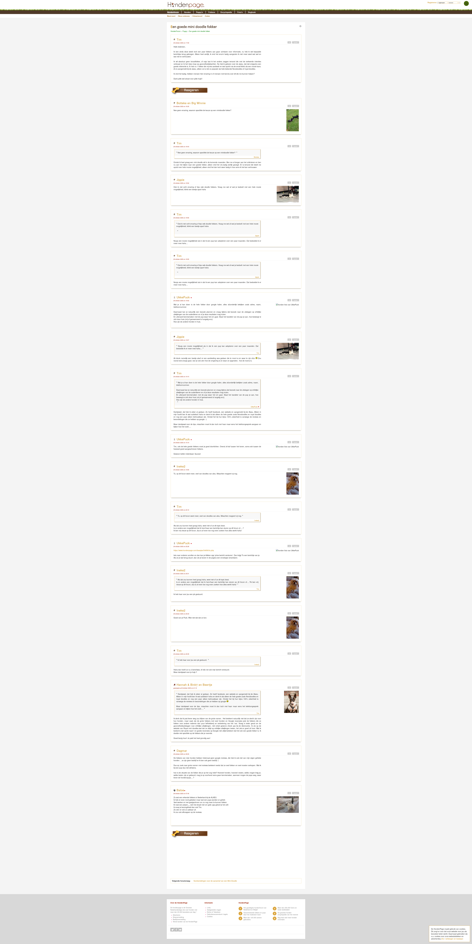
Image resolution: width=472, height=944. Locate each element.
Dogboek (252, 12)
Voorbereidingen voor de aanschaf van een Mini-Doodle (215, 881)
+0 (289, 42)
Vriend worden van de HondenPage (185, 922)
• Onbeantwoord (197, 16)
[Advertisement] (231, 860)
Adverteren (176, 915)
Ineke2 (181, 466)
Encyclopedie (226, 12)
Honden (187, 12)
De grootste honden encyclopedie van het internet (288, 914)
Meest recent (171, 16)
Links (209, 908)
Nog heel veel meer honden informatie (287, 918)
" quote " (295, 42)
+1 (289, 793)
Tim (179, 39)
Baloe (180, 790)
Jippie (180, 180)
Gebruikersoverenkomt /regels (217, 914)
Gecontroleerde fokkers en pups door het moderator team (254, 914)
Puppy (185, 31)
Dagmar (182, 750)
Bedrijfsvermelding (179, 919)
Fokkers (211, 12)
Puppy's (199, 12)
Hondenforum (173, 12)
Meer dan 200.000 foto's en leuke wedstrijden (287, 909)
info (442, 938)
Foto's (240, 12)
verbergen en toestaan (454, 938)
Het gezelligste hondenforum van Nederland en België (254, 909)
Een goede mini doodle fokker (199, 31)
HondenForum (176, 31)
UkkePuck (184, 297)
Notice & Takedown (213, 912)
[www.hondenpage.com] (186, 9)
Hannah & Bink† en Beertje (194, 684)
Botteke (256, 157)
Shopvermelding (178, 917)
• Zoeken (207, 16)
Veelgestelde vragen (214, 910)
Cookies (210, 916)
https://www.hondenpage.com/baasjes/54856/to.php (194, 550)
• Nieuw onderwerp (183, 16)
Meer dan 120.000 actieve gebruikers (252, 918)
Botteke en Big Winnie (191, 103)
